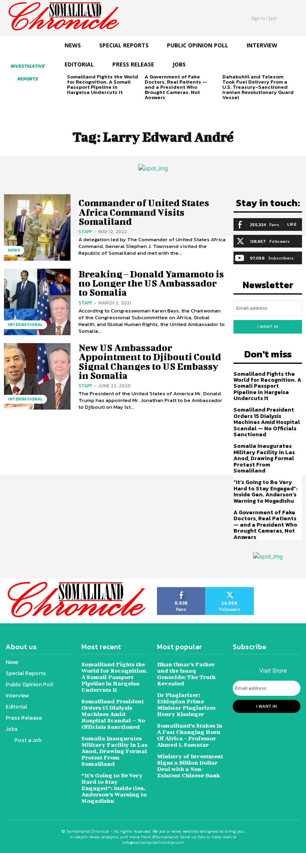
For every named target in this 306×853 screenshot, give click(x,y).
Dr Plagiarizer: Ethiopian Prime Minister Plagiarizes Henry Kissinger (186, 704)
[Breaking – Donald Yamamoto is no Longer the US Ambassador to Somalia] (37, 302)
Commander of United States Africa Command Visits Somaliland (143, 212)
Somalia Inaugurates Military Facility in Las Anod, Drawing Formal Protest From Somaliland (264, 458)
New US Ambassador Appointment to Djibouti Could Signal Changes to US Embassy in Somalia (149, 361)
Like (291, 224)
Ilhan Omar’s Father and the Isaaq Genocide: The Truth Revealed (186, 674)
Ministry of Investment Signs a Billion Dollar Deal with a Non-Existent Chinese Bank (190, 766)
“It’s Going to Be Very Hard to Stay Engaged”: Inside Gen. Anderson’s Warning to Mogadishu (265, 491)
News (14, 250)
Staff (85, 231)
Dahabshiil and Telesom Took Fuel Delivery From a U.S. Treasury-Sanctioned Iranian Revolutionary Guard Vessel (258, 87)
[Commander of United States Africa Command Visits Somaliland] (37, 227)
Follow (229, 590)
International (25, 325)
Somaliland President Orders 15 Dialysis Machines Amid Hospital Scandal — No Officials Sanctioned (266, 422)
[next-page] (85, 105)
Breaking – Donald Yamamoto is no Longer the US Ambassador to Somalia (151, 283)
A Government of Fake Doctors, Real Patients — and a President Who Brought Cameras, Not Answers (176, 87)
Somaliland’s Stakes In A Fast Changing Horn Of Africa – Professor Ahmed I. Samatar (189, 735)
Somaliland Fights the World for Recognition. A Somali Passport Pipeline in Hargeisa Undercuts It (102, 84)
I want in (267, 326)
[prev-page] (72, 105)
